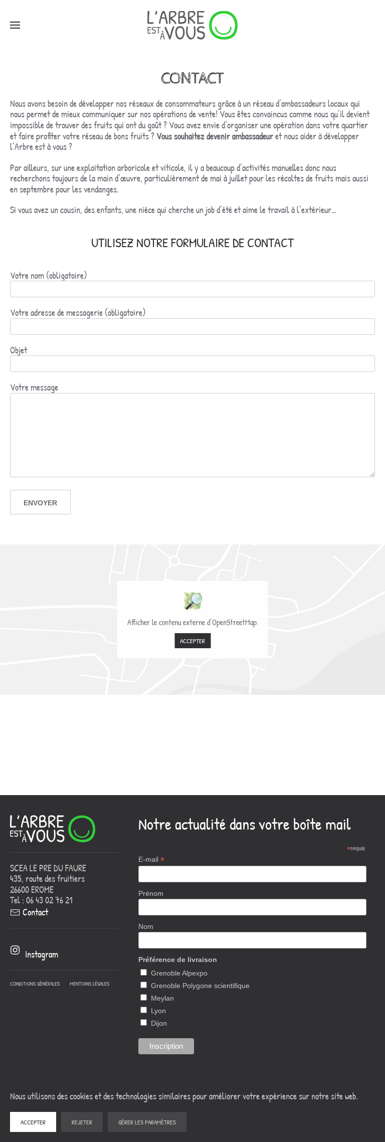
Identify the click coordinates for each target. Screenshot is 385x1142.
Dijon (159, 1023)
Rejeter (82, 1121)
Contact (35, 912)
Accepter (192, 640)
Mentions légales (89, 984)
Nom (145, 926)
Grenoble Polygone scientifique (200, 986)
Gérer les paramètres (147, 1121)
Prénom (150, 893)
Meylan (162, 998)
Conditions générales (35, 984)
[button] (15, 25)
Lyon (158, 1011)
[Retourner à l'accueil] (192, 25)
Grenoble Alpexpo (179, 973)
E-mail (151, 859)
